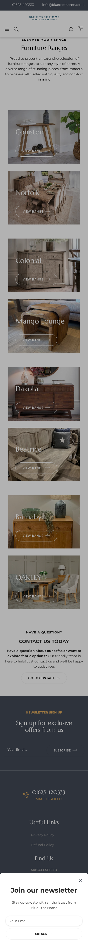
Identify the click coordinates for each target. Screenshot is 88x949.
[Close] (80, 880)
